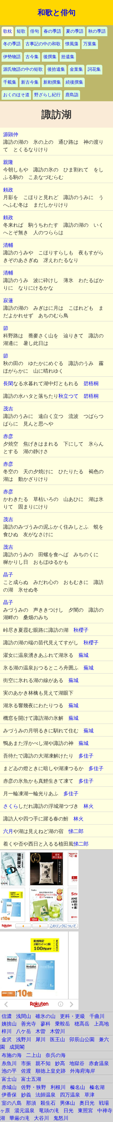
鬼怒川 (60, 1118)
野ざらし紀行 (47, 94)
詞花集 (94, 69)
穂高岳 (81, 1023)
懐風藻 (71, 44)
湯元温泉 (24, 1110)
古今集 (32, 56)
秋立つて (68, 396)
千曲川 (97, 1016)
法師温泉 (45, 1094)
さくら (10, 806)
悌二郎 (75, 831)
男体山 (67, 1103)
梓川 (7, 1031)
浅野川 (23, 1039)
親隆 (8, 162)
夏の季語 (74, 31)
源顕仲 (10, 134)
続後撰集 (74, 82)
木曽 (40, 1031)
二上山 (33, 1055)
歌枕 (7, 31)
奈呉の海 (56, 1055)
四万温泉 (70, 1094)
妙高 (60, 1063)
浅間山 (23, 1016)
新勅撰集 (52, 82)
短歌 (21, 31)
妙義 (26, 1094)
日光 (68, 1110)
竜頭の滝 (49, 1110)
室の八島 (12, 1103)
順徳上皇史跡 (50, 1071)
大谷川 (41, 1118)
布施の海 (12, 1055)
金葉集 (76, 69)
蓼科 (45, 1023)
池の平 (9, 1071)
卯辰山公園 (81, 1039)
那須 (31, 1103)
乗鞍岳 (62, 1023)
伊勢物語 (12, 56)
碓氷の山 (45, 1016)
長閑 (8, 383)
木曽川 (57, 1031)
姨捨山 (9, 1023)
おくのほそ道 (16, 94)
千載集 (9, 82)
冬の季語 (12, 44)
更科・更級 (72, 1016)
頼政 (8, 189)
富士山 (9, 1079)
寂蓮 (8, 300)
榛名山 (77, 1087)
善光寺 (28, 1023)
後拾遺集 (56, 69)
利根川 (58, 1087)
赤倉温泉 (99, 1063)
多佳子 (86, 755)
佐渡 (26, 1071)
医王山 (57, 1039)
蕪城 (83, 655)
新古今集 (30, 82)
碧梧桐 (91, 383)
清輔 (8, 245)
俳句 (34, 31)
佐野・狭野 (33, 1087)
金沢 (7, 1039)
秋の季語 (97, 31)
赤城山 (9, 1087)
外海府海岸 (82, 1071)
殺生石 (48, 1103)
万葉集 (89, 44)
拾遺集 (67, 56)
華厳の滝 (19, 1118)
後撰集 (49, 56)
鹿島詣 (71, 94)
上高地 (101, 1023)
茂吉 (8, 408)
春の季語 (52, 31)
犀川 (40, 1039)
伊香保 (9, 1094)
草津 (89, 1094)
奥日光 (86, 1103)
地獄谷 (76, 1063)
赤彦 (8, 436)
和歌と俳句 (57, 12)
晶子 (8, 574)
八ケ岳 (23, 1031)
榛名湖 (97, 1087)
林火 (88, 806)
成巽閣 (16, 1047)
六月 (8, 831)
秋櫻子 (81, 630)
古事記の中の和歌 (43, 44)
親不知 (43, 1063)
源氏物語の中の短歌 (23, 69)
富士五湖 (31, 1079)
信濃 (7, 1016)
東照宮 (85, 1110)
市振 (26, 1063)
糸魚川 (9, 1063)
